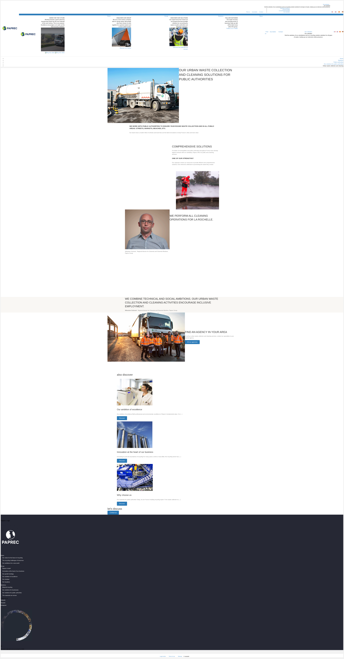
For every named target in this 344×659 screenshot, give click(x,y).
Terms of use (172, 656)
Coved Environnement (284, 10)
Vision (109, 16)
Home (341, 58)
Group (166, 16)
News (261, 16)
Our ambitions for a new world (10, 563)
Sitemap (180, 656)
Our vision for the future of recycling (12, 557)
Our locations (6, 582)
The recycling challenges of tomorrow (13, 560)
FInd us (248, 12)
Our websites (326, 4)
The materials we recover (9, 595)
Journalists (254, 12)
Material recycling (7, 587)
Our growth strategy (8, 574)
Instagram (3, 605)
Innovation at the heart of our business (13, 571)
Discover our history (125, 48)
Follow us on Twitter (232, 28)
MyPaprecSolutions (285, 8)
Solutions (220, 16)
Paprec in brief (6, 568)
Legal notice (163, 656)
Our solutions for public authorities (333, 64)
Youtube (3, 602)
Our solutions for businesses (10, 590)
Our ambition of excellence (9, 576)
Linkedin (3, 600)
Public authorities (338, 62)
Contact (261, 12)
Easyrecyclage (286, 9)
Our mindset (5, 579)
